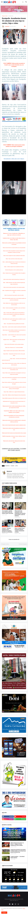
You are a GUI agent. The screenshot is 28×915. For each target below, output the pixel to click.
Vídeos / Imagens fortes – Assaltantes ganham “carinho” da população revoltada (20, 530)
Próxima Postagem (23, 544)
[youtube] (12, 904)
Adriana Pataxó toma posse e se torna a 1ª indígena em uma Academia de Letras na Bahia (17, 844)
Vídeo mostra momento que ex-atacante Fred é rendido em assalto (7, 496)
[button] (2, 2)
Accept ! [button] (4, 912)
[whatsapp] (18, 904)
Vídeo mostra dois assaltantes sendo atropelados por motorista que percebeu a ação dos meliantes (20, 513)
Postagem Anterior (5, 544)
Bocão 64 (9, 471)
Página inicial (4, 15)
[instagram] (15, 904)
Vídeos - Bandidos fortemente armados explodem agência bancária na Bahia (19, 496)
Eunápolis (12, 465)
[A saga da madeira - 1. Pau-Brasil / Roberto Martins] (6, 858)
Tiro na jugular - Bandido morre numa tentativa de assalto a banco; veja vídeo (7, 512)
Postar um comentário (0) (14, 539)
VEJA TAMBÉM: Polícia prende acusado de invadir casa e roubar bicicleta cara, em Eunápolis (14, 65)
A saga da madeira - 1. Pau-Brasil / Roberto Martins (17, 857)
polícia (16, 465)
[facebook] (10, 904)
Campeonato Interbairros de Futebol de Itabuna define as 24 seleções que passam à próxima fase (18, 851)
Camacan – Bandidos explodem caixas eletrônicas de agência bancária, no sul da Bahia (7, 530)
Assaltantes (10, 15)
